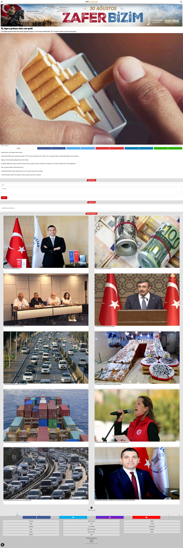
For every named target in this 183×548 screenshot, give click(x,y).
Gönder (4, 197)
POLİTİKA (31, 521)
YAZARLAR (31, 526)
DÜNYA (31, 532)
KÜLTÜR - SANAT (91, 532)
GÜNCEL (152, 521)
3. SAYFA (152, 523)
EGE (91, 523)
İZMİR (31, 523)
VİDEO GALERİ (152, 526)
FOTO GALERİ (91, 526)
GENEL (152, 532)
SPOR (31, 529)
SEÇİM (91, 534)
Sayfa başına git (91, 510)
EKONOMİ (152, 529)
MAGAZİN (31, 534)
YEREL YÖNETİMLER (91, 529)
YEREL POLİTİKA (91, 521)
